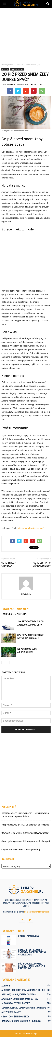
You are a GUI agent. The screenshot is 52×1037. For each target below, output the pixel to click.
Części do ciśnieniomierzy (15, 1016)
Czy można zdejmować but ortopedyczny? (21, 849)
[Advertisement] (26, 34)
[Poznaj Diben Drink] (8, 940)
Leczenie (5, 69)
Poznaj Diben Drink (28, 936)
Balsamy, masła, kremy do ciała (18, 994)
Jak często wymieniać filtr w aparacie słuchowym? (25, 841)
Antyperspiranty (11, 1012)
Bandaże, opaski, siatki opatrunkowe (21, 1021)
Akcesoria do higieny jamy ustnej (19, 999)
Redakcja (11, 84)
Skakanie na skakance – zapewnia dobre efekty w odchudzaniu (32, 952)
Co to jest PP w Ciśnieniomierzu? (42, 564)
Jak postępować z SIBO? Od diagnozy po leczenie (25, 824)
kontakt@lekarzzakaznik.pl (36, 911)
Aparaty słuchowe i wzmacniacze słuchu (23, 990)
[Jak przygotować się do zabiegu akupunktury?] (8, 625)
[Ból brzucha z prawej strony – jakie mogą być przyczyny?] (8, 967)
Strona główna (7, 65)
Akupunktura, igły (17, 69)
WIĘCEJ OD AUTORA (14, 614)
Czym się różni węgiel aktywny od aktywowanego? (25, 832)
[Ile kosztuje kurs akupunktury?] (8, 652)
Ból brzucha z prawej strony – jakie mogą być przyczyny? (31, 966)
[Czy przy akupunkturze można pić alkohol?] (8, 638)
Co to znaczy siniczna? (8, 564)
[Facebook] (22, 920)
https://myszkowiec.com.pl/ (30, 528)
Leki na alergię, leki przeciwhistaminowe (23, 1007)
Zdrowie (5, 985)
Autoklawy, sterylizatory (15, 1003)
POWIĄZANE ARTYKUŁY (15, 609)
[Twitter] (30, 920)
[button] (48, 4)
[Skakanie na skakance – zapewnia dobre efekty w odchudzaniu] (8, 954)
